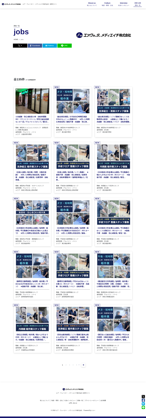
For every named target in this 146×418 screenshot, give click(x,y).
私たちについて (45, 400)
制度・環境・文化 (57, 400)
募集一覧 (80, 400)
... (79, 364)
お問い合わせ (73, 403)
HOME (16, 39)
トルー (93, 410)
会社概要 (103, 400)
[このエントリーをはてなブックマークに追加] (143, 404)
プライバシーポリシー (92, 400)
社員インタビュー (70, 400)
